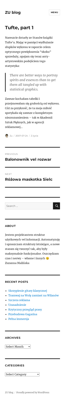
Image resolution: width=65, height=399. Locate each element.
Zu (11, 135)
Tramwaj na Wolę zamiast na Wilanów (33, 295)
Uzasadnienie (17, 304)
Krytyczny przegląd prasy (25, 309)
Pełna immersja (18, 319)
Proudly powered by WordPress (32, 392)
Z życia (34, 135)
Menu (54, 12)
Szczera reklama (19, 300)
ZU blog (13, 12)
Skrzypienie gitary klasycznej (27, 290)
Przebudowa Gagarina (22, 314)
